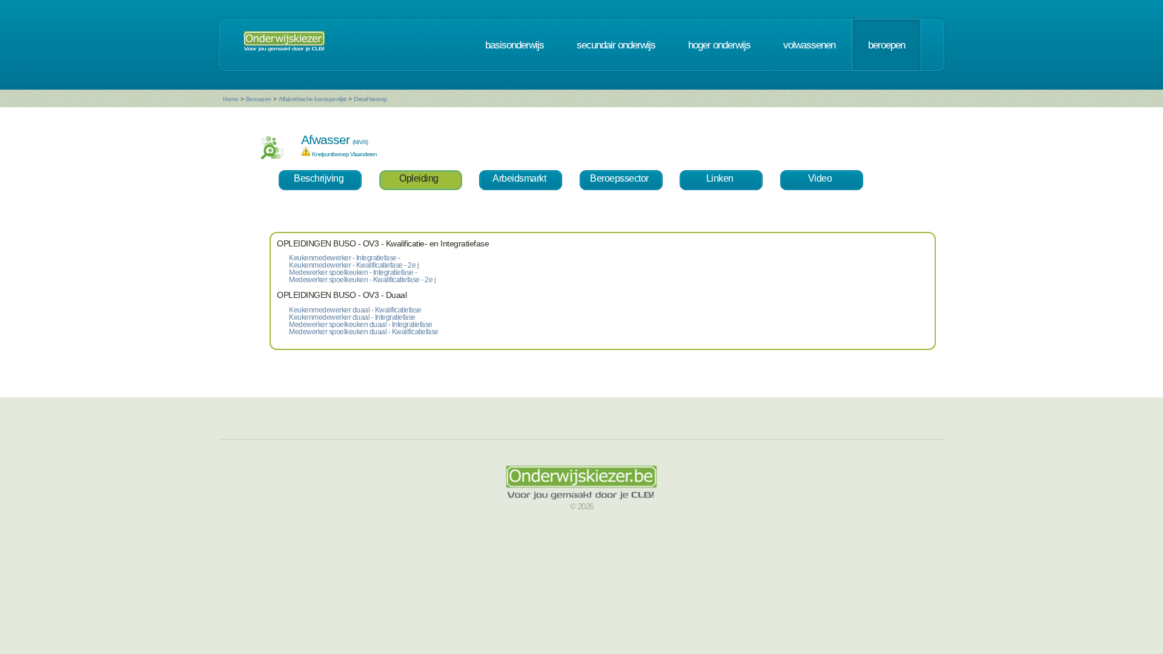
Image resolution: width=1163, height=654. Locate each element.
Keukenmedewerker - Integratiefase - (344, 258)
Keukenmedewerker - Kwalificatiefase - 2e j (354, 265)
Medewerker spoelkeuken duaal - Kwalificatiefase (364, 332)
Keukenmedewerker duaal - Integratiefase (352, 317)
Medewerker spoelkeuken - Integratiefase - (353, 272)
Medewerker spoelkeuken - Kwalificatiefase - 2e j (362, 280)
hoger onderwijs (719, 45)
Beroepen (258, 99)
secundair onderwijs (616, 45)
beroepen (886, 45)
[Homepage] (284, 45)
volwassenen (809, 45)
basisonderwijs (514, 45)
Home (230, 99)
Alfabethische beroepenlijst (312, 99)
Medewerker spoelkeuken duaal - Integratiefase (360, 324)
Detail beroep (371, 99)
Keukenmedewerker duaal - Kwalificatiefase (355, 310)
